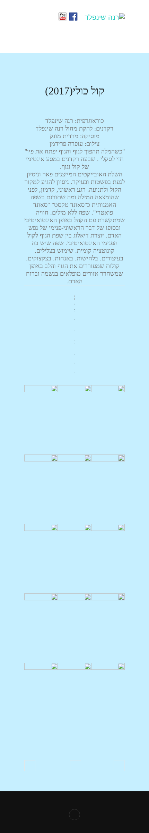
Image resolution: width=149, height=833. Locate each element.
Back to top (74, 814)
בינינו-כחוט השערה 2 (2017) (29, 765)
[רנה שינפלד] (105, 17)
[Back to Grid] (75, 765)
